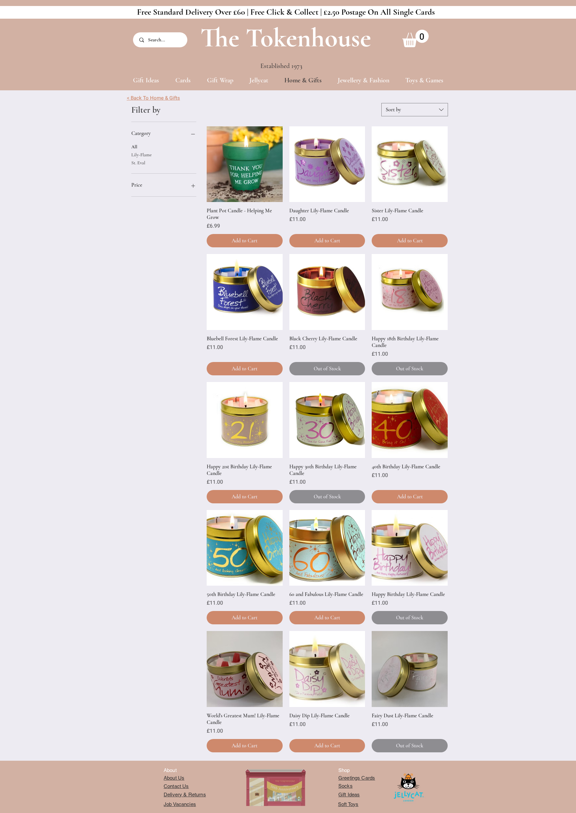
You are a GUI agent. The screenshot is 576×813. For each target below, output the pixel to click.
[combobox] (414, 109)
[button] (415, 38)
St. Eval (138, 163)
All (134, 147)
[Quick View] (245, 164)
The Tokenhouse (285, 38)
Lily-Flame (141, 155)
